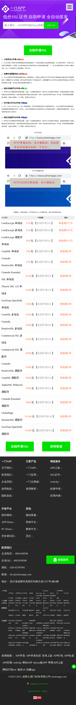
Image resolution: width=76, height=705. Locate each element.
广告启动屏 (25, 610)
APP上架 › (56, 467)
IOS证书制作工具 (39, 597)
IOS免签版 (18, 598)
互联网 (31, 600)
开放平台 (52, 600)
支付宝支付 (53, 610)
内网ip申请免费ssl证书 (32, 629)
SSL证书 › (55, 474)
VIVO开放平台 (25, 604)
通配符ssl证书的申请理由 (67, 635)
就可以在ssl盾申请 (11, 629)
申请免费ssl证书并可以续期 (25, 635)
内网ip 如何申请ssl (11, 637)
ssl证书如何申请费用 (53, 629)
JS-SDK (59, 600)
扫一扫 (17, 610)
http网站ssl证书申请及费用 (25, 628)
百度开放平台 (60, 604)
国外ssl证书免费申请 (60, 644)
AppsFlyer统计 (45, 609)
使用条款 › (7, 488)
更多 (58, 598)
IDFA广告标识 (38, 614)
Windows (38, 600)
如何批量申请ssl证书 (53, 637)
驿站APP (27, 662)
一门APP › (31, 467)
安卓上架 (47, 655)
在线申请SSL (38, 50)
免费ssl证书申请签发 (60, 637)
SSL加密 (10, 598)
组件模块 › (7, 515)
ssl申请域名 (32, 645)
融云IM (31, 615)
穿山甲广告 (67, 610)
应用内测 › (56, 495)
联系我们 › (7, 474)
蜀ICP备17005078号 (34, 691)
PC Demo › (7, 529)
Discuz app (39, 593)
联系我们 (6, 547)
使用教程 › (32, 488)
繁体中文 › (32, 529)
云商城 (31, 593)
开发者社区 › (8, 536)
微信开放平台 (46, 604)
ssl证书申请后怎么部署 (53, 644)
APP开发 (20, 655)
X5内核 (59, 610)
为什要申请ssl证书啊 (18, 644)
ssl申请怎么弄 (32, 637)
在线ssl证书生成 (11, 622)
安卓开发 (17, 600)
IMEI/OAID (46, 615)
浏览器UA (11, 615)
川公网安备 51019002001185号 (39, 684)
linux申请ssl (67, 623)
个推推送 (52, 615)
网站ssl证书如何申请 (53, 622)
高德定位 (59, 615)
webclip (17, 662)
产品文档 (44, 691)
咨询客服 (56, 446)
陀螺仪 (24, 615)
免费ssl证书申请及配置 (11, 644)
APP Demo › (8, 522)
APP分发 (31, 598)
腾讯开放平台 (67, 604)
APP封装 (7, 662)
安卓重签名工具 (53, 597)
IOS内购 (17, 615)
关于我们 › (7, 467)
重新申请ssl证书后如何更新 (46, 628)
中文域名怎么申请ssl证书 (39, 643)
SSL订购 (39, 212)
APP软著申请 (60, 592)
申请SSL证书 (51, 25)
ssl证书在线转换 (18, 622)
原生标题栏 (11, 610)
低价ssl (21, 669)
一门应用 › (32, 474)
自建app (30, 669)
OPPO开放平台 (18, 604)
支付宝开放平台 (53, 604)
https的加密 (46, 623)
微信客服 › (32, 515)
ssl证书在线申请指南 (18, 629)
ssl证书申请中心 (18, 637)
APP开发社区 (33, 655)
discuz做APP (40, 662)
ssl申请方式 (67, 630)
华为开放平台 (11, 604)
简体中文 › (32, 522)
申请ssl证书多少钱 (60, 629)
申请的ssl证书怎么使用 (67, 644)
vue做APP (25, 598)
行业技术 (10, 600)
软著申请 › (56, 488)
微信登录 (66, 615)
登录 (51, 212)
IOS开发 (24, 600)
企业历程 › (7, 481)
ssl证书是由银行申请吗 (46, 637)
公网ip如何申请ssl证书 (60, 622)
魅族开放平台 (39, 604)
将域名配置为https (32, 622)
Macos (44, 600)
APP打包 (10, 593)
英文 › (29, 536)
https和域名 (25, 623)
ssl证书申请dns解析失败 (39, 635)
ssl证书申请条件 (46, 644)
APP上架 (66, 593)
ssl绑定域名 (39, 623)
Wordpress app (45, 592)
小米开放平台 (32, 604)
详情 (29, 68)
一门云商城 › (33, 481)
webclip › (55, 481)
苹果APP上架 (55, 662)
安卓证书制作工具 (46, 597)
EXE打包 (24, 593)
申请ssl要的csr (25, 644)
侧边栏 (38, 610)
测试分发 (66, 600)
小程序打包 (18, 593)
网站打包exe (9, 669)
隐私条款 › (7, 495)
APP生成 (69, 655)
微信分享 (31, 610)
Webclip (52, 593)
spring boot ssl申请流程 (39, 629)
